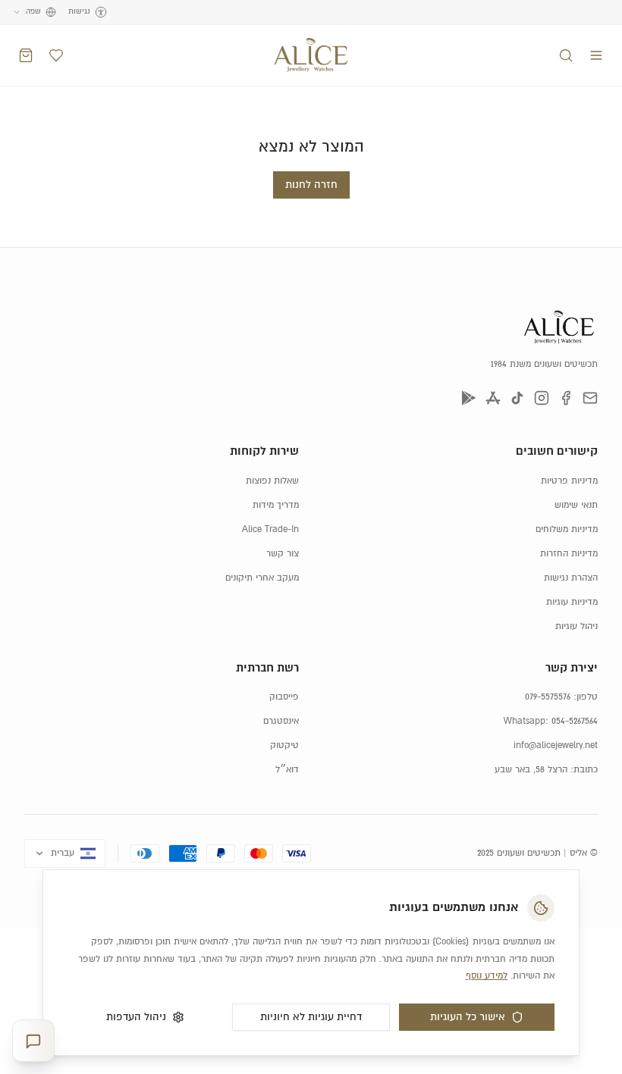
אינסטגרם (281, 721)
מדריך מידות (276, 505)
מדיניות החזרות (569, 554)
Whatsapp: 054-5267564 (551, 721)
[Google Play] (468, 397)
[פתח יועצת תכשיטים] (33, 1041)
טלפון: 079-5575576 (561, 697)
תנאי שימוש (576, 505)
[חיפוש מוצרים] (566, 55)
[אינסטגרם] (541, 397)
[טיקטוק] (517, 397)
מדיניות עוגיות (572, 602)
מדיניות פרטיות (569, 481)
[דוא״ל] (590, 397)
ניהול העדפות (136, 1017)
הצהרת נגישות (571, 578)
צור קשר (282, 554)
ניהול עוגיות (576, 626)
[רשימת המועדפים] (56, 55)
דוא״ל (287, 770)
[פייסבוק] (565, 397)
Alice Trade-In (270, 529)
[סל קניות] (25, 55)
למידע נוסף (486, 976)
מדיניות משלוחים (567, 529)
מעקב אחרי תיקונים (262, 578)
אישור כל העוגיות (467, 1017)
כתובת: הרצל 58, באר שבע (546, 770)
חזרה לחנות (311, 184)
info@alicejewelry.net (556, 745)
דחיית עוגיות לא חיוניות (311, 1017)
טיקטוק (284, 745)
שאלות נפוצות (272, 481)
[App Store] (493, 397)
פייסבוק (284, 697)
